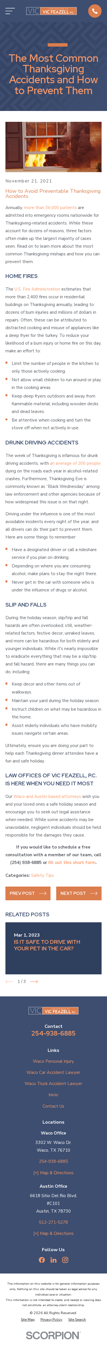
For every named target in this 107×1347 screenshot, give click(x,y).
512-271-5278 (53, 1222)
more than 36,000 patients (50, 207)
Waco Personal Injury (53, 1061)
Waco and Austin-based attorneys (47, 796)
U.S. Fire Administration (37, 289)
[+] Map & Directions (53, 1173)
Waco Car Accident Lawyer (53, 1072)
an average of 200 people (75, 463)
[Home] (51, 11)
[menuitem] (28, 1319)
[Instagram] (65, 1260)
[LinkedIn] (53, 1260)
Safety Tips (42, 875)
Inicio (53, 1095)
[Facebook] (42, 1260)
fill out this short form (72, 862)
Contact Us (53, 1106)
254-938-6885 (53, 1033)
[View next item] (34, 982)
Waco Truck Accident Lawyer (53, 1083)
